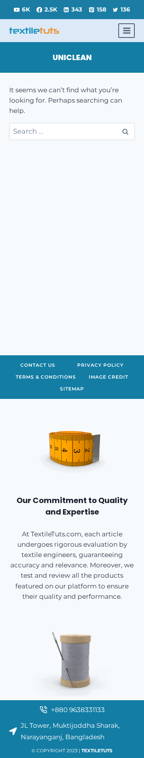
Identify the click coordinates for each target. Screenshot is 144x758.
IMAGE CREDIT (108, 377)
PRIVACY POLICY (100, 365)
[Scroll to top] (126, 746)
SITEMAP (72, 389)
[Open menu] (126, 30)
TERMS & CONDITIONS (46, 377)
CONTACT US (37, 365)
